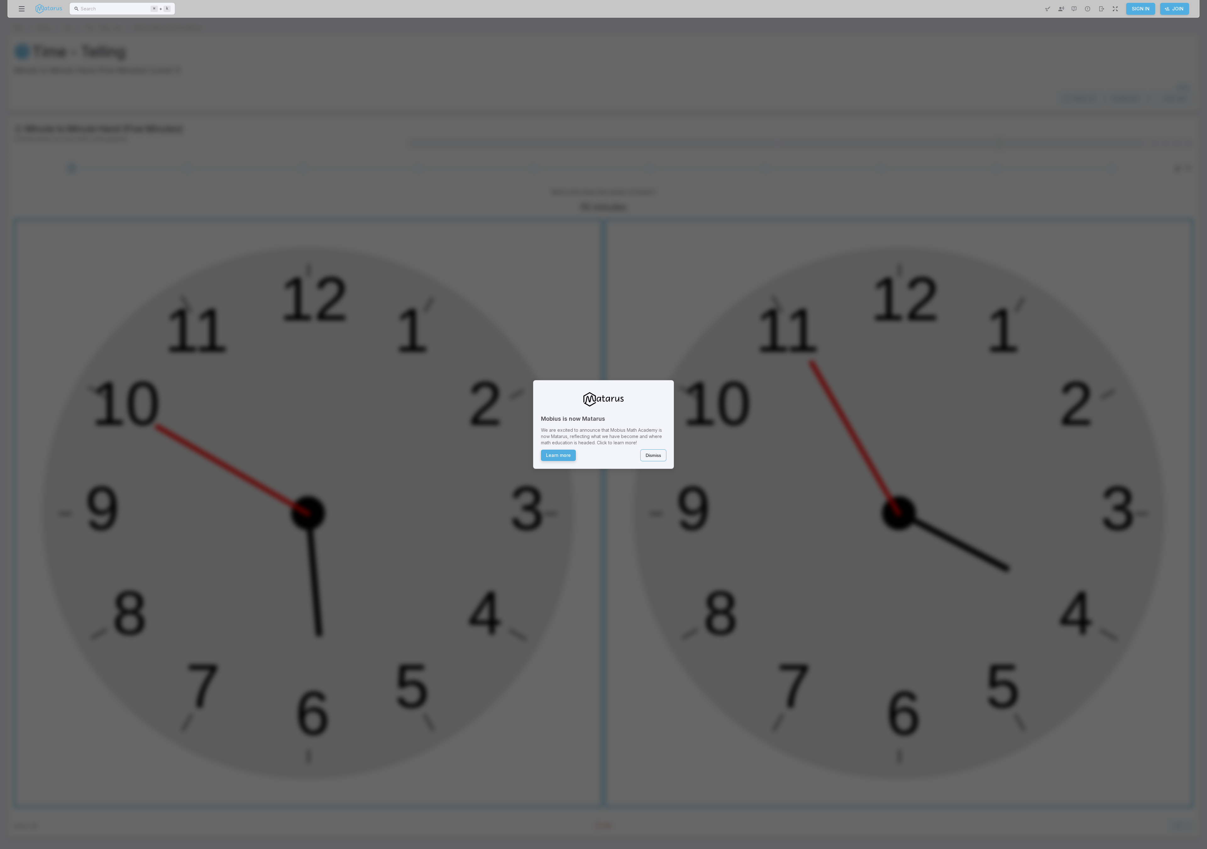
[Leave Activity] (1101, 8)
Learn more (558, 455)
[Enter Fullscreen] (1115, 9)
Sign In (1140, 9)
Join (1177, 9)
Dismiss (653, 455)
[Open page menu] (21, 9)
